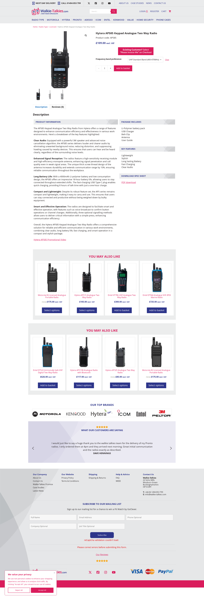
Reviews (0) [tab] (58, 106)
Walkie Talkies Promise (43, 484)
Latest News (38, 490)
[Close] (54, 572)
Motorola (53, 19)
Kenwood (118, 19)
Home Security (145, 19)
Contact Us (160, 3)
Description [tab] (41, 106)
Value (130, 19)
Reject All (19, 590)
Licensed (52, 27)
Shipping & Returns (97, 478)
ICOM (98, 19)
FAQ (117, 478)
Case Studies (137, 3)
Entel (107, 19)
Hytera (66, 19)
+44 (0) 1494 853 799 (154, 492)
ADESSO (89, 19)
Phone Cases (163, 19)
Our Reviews (102, 554)
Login (142, 11)
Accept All (42, 590)
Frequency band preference (108, 59)
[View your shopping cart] (170, 11)
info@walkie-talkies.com (155, 494)
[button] (86, 35)
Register (154, 11)
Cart (163, 11)
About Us (123, 3)
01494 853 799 (74, 3)
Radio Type (38, 19)
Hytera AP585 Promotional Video (50, 239)
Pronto (77, 19)
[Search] (114, 11)
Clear (167, 59)
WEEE (118, 481)
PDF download (128, 182)
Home (35, 27)
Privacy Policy (68, 478)
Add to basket (123, 68)
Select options (52, 310)
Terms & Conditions (70, 481)
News (149, 3)
